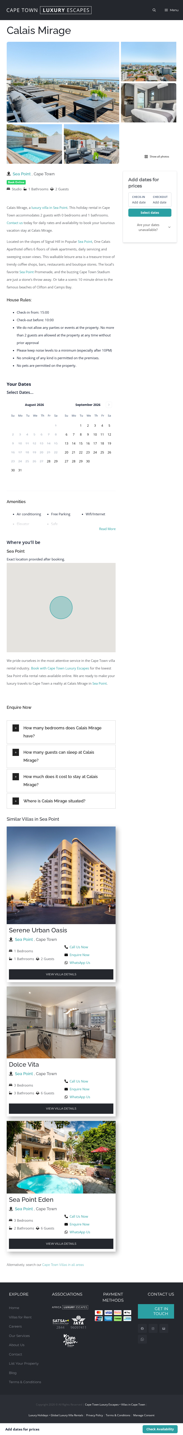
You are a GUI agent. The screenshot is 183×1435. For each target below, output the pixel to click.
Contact (15, 1354)
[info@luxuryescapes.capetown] (163, 1328)
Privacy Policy (94, 1415)
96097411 (79, 1327)
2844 (60, 1327)
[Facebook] (142, 1328)
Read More (107, 529)
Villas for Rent (20, 1317)
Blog (13, 1373)
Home (14, 1308)
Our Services (19, 1336)
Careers (15, 1326)
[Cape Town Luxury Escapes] (49, 10)
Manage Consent (143, 1415)
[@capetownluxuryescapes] (153, 1328)
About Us (16, 1345)
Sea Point (22, 174)
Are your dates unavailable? (148, 227)
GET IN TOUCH (160, 1311)
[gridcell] (48, 461)
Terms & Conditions (25, 1382)
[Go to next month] (109, 405)
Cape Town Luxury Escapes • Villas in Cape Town (115, 1404)
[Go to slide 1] (84, 161)
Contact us (15, 222)
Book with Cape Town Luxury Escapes (60, 668)
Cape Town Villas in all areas (63, 1265)
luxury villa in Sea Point (49, 207)
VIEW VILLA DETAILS (61, 974)
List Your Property (24, 1363)
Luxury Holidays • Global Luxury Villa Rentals (56, 1415)
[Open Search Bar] (154, 10)
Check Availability (160, 1429)
